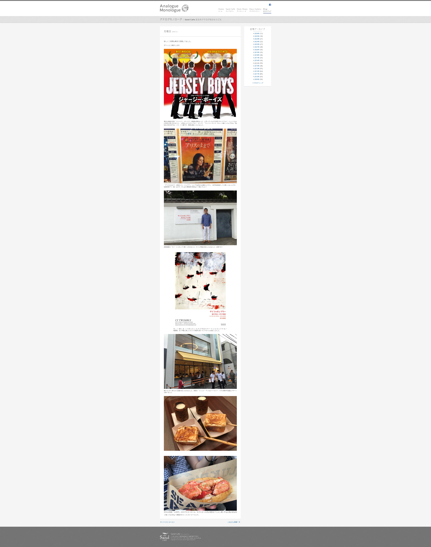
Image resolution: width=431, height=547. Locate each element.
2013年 (256, 68)
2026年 (256, 33)
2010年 (256, 76)
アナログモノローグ (171, 19)
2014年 (256, 66)
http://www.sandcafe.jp (193, 538)
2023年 (256, 41)
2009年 (256, 79)
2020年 (256, 50)
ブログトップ (258, 83)
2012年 (256, 71)
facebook (270, 5)
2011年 (256, 74)
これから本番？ (233, 522)
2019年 (256, 52)
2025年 (256, 36)
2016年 (256, 60)
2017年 (256, 58)
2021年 (256, 47)
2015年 (256, 63)
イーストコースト (168, 522)
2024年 (256, 39)
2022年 (256, 44)
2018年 (256, 55)
